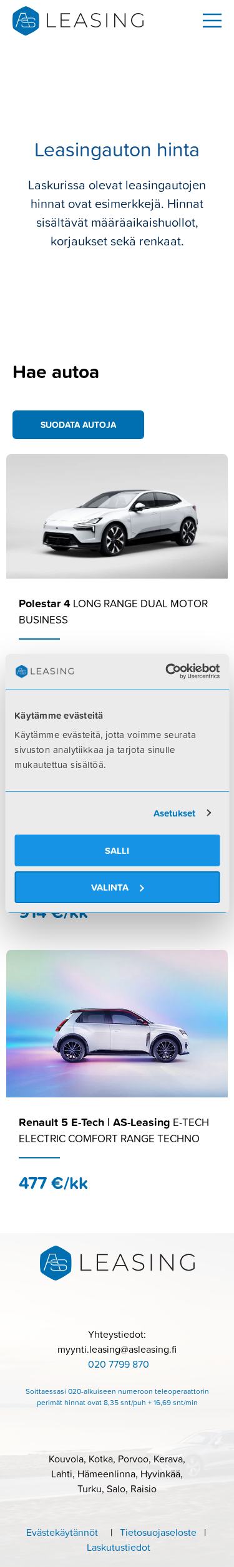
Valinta (110, 887)
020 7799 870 (118, 1364)
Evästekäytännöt (62, 1532)
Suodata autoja (78, 425)
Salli (117, 850)
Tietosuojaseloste (162, 1532)
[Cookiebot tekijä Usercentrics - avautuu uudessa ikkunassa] (167, 671)
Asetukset (175, 813)
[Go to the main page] (78, 21)
